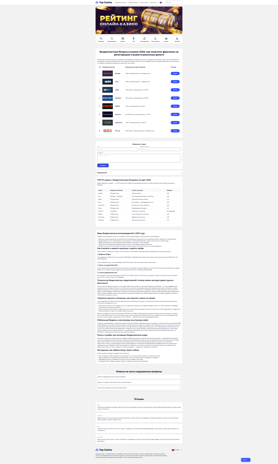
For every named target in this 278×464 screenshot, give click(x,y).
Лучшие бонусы (144, 2)
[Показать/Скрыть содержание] (180, 172)
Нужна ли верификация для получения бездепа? (112, 376)
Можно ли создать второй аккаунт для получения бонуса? (114, 382)
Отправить (103, 165)
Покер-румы (153, 2)
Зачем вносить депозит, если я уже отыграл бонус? (112, 387)
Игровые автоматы (133, 2)
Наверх (245, 459)
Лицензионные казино (120, 2)
